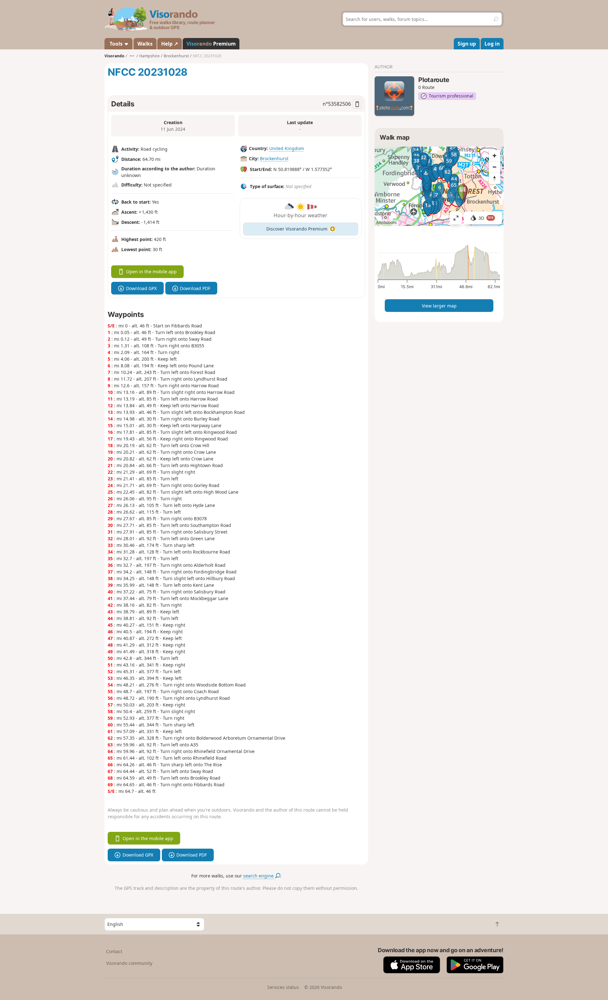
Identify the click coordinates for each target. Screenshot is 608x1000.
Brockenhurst (274, 158)
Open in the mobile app (151, 272)
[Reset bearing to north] (494, 178)
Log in (492, 43)
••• (132, 56)
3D (486, 218)
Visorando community (129, 963)
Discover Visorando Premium (296, 229)
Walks (145, 43)
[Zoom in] (494, 155)
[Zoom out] (494, 167)
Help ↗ (169, 43)
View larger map (439, 306)
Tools (116, 43)
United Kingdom (286, 148)
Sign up (467, 43)
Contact (114, 951)
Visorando (114, 56)
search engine (259, 876)
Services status (283, 987)
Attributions (386, 222)
